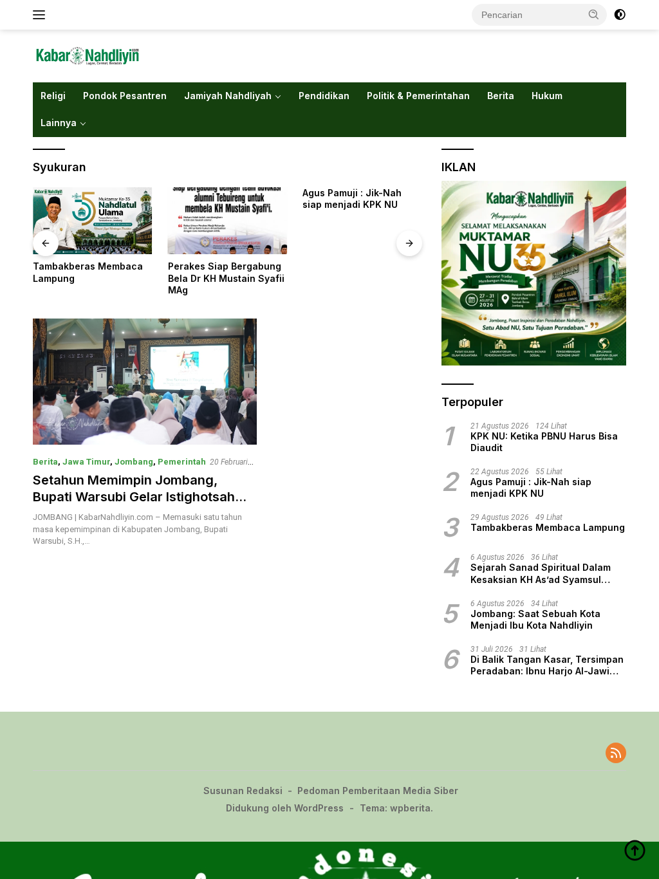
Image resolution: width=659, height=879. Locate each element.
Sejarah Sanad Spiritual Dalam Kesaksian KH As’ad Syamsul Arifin (540, 573)
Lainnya (59, 122)
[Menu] (41, 15)
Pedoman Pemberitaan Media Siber (377, 790)
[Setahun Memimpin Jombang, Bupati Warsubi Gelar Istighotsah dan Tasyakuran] (145, 382)
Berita (500, 95)
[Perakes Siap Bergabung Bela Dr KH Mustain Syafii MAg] (228, 220)
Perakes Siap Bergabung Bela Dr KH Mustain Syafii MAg (226, 278)
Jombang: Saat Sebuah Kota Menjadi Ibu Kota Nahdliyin (535, 619)
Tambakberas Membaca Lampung (88, 272)
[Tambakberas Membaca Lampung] (93, 221)
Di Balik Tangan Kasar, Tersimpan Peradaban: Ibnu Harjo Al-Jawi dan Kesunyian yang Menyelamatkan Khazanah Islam (547, 665)
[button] (594, 14)
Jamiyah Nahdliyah (228, 95)
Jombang (134, 462)
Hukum (547, 95)
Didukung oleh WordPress (285, 807)
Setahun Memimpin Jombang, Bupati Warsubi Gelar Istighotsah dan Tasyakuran (134, 496)
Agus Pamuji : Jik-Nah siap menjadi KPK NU (352, 198)
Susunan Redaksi (243, 790)
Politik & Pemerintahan (418, 95)
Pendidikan (324, 95)
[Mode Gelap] (619, 15)
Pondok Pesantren (125, 95)
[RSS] (616, 754)
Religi (53, 95)
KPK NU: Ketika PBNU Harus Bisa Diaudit (544, 441)
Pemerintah (182, 462)
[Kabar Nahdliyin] (87, 55)
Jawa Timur (86, 462)
